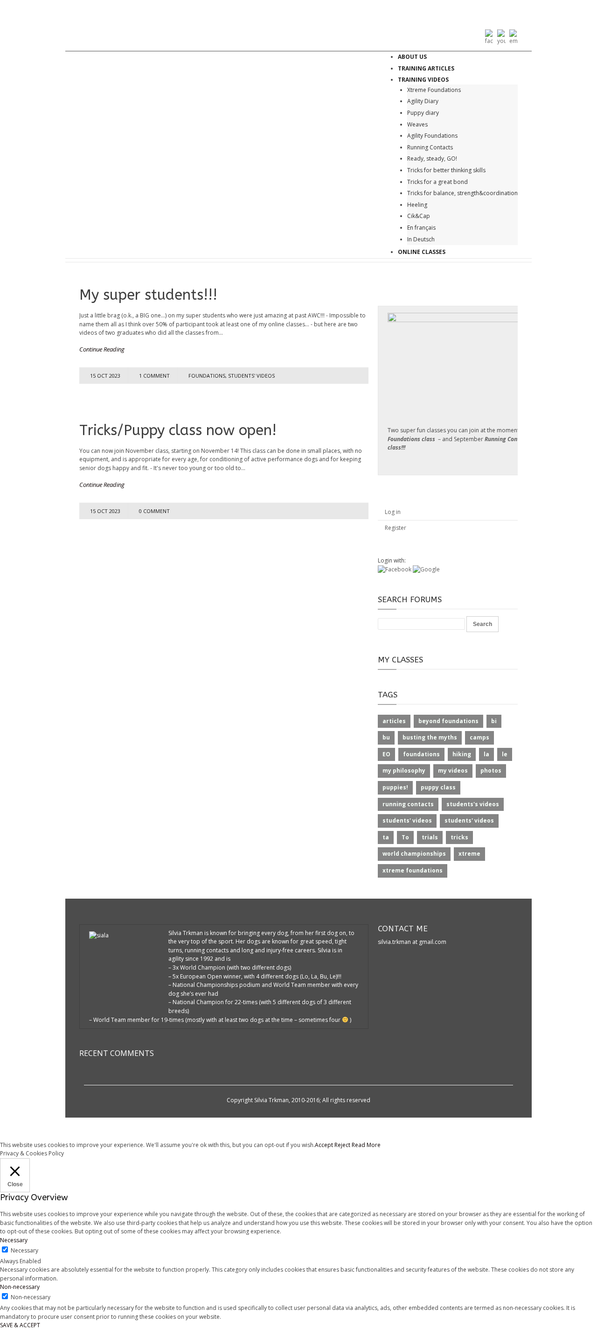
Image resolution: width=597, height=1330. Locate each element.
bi (494, 721)
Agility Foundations (432, 136)
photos (490, 770)
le (504, 754)
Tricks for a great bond (437, 182)
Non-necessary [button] (20, 1287)
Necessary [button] (14, 1240)
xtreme (469, 854)
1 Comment (154, 375)
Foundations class (411, 439)
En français (421, 228)
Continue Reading (102, 349)
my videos (453, 770)
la (486, 754)
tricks (459, 837)
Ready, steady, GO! (432, 158)
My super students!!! (148, 294)
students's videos (472, 804)
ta (385, 837)
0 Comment (154, 510)
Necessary (24, 1250)
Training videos (423, 80)
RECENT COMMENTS (116, 1053)
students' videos (251, 375)
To (405, 837)
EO (386, 754)
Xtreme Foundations (434, 90)
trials (430, 837)
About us (412, 57)
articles (394, 721)
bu (386, 737)
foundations (206, 375)
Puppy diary (423, 113)
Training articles (426, 68)
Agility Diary (422, 101)
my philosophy (403, 770)
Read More (366, 1145)
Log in (393, 512)
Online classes (421, 252)
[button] (395, 569)
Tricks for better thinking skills (446, 170)
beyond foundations (448, 721)
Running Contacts (430, 147)
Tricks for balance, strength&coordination (462, 193)
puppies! (395, 787)
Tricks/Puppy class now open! (178, 430)
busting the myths (430, 737)
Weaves (417, 124)
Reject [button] (342, 1145)
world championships (414, 854)
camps (479, 737)
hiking (461, 754)
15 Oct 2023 (105, 375)
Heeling (417, 205)
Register (395, 528)
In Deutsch (421, 239)
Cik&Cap (418, 216)
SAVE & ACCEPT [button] (20, 1325)
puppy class (438, 787)
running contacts (408, 804)
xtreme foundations (412, 870)
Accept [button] (324, 1145)
